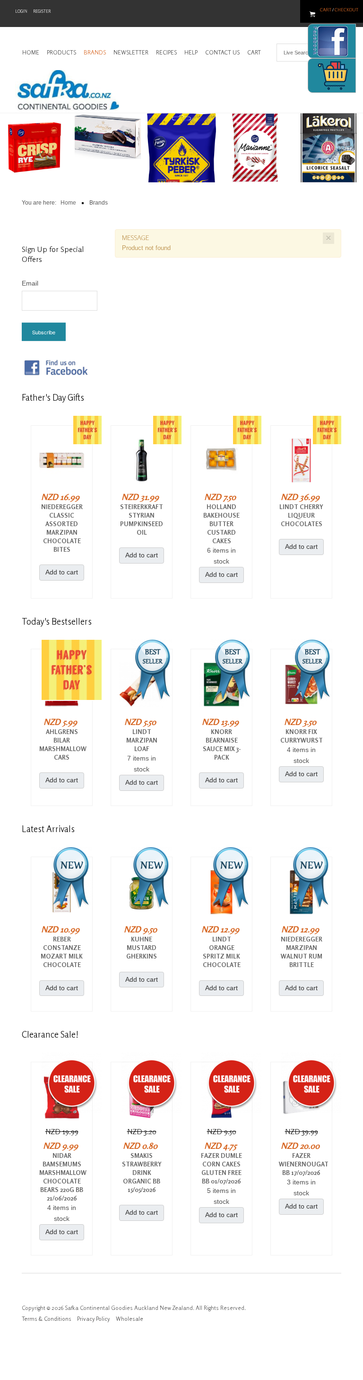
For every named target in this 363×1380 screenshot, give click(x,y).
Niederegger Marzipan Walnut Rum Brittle (301, 951)
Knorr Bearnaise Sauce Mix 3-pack (222, 744)
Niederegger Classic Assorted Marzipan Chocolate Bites (62, 528)
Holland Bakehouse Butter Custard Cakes (221, 524)
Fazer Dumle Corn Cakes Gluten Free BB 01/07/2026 (221, 1168)
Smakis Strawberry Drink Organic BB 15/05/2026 (142, 1172)
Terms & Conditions (46, 1318)
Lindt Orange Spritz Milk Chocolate (222, 951)
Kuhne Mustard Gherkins (141, 947)
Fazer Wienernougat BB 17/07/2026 (301, 1164)
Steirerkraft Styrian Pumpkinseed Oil (141, 519)
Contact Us (222, 52)
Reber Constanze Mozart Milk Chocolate (62, 951)
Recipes (166, 52)
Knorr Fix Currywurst (301, 736)
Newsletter (130, 52)
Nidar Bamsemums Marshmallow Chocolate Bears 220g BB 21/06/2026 (61, 1177)
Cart (325, 9)
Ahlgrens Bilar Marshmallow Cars (61, 744)
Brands (95, 52)
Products (61, 52)
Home (30, 52)
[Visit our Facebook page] (56, 367)
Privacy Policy (93, 1318)
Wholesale (129, 1318)
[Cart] (332, 75)
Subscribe (43, 332)
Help (191, 52)
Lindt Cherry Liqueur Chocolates (301, 515)
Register (42, 11)
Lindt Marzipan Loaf (141, 740)
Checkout (346, 9)
